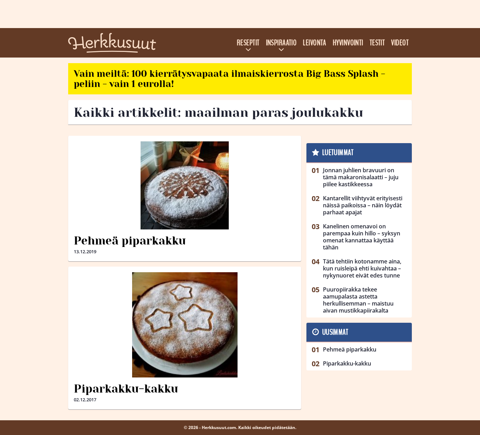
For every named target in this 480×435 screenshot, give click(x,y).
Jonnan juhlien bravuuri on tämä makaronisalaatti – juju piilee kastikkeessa (360, 177)
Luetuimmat (337, 152)
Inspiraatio (281, 43)
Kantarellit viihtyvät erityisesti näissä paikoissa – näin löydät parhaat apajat (362, 205)
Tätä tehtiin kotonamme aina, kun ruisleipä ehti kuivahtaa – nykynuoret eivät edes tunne (362, 268)
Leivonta (314, 43)
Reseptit (248, 43)
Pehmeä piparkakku (130, 240)
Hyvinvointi (348, 43)
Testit (377, 43)
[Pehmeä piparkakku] (185, 185)
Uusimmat (335, 332)
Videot (400, 43)
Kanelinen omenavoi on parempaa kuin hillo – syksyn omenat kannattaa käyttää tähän (361, 236)
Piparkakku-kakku (126, 388)
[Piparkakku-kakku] (185, 324)
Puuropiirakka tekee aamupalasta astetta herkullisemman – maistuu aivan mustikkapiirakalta (358, 300)
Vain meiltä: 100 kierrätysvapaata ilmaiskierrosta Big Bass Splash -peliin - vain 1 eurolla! (229, 78)
